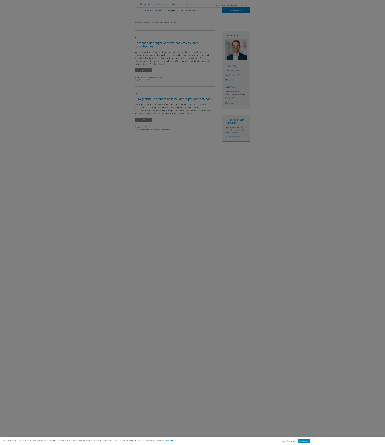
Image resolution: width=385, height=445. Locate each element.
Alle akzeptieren (304, 441)
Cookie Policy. (169, 440)
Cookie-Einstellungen (288, 441)
